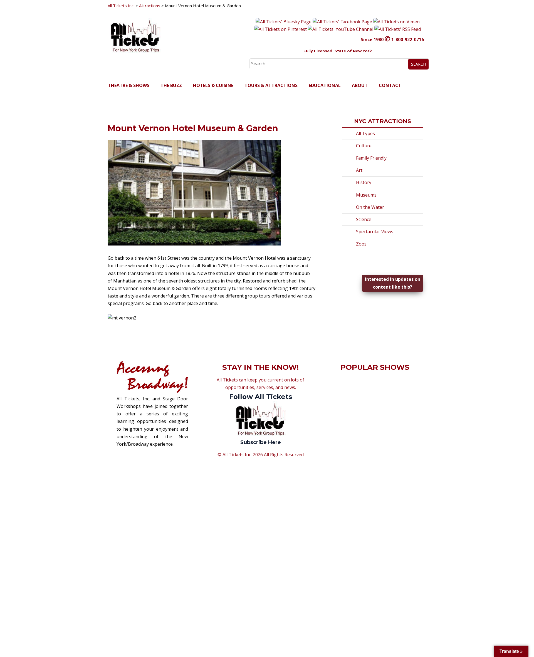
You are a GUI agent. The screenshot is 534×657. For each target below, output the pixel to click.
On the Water (370, 207)
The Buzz (171, 85)
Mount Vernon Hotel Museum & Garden (193, 128)
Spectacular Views (374, 232)
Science (363, 219)
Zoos (361, 244)
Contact (390, 85)
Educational (325, 85)
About (360, 85)
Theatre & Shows (128, 85)
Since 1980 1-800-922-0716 (392, 39)
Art (359, 170)
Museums (366, 195)
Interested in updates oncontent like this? (392, 283)
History (363, 182)
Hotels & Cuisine (213, 85)
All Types (365, 133)
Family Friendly (371, 158)
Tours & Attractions (271, 85)
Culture (364, 146)
